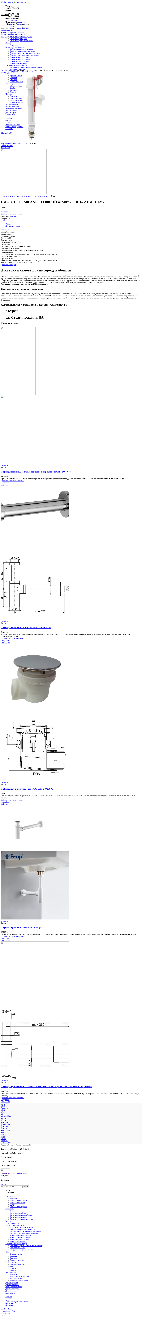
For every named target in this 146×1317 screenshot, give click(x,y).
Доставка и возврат (13, 226)
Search (25, 1186)
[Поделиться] (4, 1313)
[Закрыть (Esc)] (2, 1313)
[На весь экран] (6, 1313)
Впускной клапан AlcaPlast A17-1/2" (15, 144)
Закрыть (4, 1184)
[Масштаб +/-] (9, 1313)
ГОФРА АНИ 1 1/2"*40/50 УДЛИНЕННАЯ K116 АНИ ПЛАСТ (26, 196)
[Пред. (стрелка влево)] (2, 1315)
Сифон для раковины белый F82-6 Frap (21, 927)
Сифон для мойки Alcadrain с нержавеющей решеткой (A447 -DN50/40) (36, 472)
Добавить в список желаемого (12, 214)
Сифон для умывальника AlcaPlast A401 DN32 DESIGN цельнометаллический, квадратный (46, 1086)
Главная (4, 70)
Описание (9, 224)
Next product (5, 148)
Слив (9, 70)
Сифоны (14, 70)
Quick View (5, 485)
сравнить (4, 212)
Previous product (7, 72)
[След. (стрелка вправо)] (4, 1315)
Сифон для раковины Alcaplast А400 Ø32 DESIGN (26, 627)
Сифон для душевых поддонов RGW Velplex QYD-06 (27, 789)
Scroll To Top (6, 1309)
